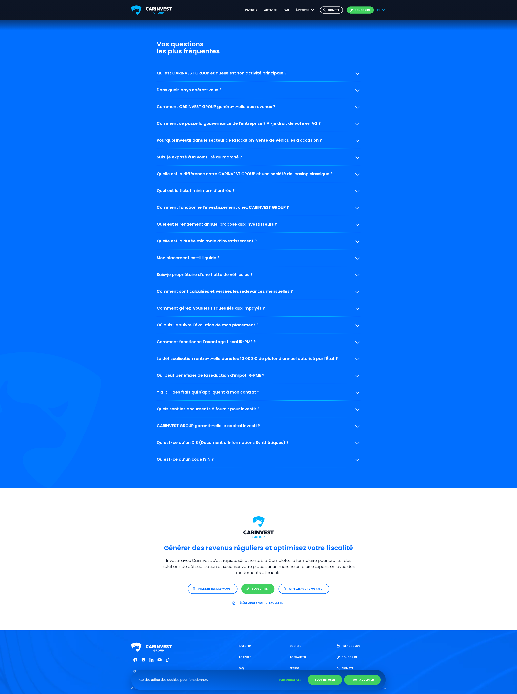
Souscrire (362, 10)
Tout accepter (362, 680)
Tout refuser (325, 680)
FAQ (286, 10)
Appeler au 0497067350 (306, 589)
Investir (251, 10)
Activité (270, 10)
